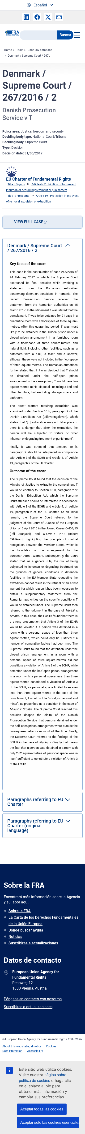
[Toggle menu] (76, 35)
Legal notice (33, 1046)
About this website (14, 1046)
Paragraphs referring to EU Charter (35, 802)
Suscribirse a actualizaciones (33, 943)
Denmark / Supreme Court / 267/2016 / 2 (34, 55)
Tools (19, 50)
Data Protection (12, 1051)
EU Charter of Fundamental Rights (38, 179)
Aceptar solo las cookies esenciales (49, 1122)
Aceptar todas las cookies (41, 1109)
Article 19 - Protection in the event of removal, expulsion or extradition (42, 198)
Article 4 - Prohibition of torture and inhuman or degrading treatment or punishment (41, 187)
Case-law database (40, 50)
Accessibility (35, 1051)
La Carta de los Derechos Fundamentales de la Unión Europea (43, 920)
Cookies (51, 1046)
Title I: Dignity (16, 184)
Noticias (15, 936)
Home (8, 50)
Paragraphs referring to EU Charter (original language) (35, 825)
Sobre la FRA (19, 911)
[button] (26, 17)
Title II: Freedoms (18, 195)
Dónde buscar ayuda (25, 930)
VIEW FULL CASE (28, 222)
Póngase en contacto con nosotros (33, 999)
